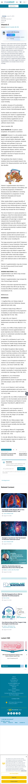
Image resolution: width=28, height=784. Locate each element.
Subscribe (20, 468)
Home (4, 722)
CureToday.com (14, 680)
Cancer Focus (13, 6)
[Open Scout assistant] (20, 2)
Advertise (14, 678)
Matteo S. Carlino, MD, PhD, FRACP (11, 569)
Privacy (14, 691)
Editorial (14, 686)
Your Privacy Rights (14, 695)
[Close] (26, 756)
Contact (14, 688)
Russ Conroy (6, 598)
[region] (14, 769)
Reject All (14, 777)
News (16, 722)
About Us (10, 722)
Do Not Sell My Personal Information (14, 693)
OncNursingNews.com (14, 683)
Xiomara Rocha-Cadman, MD (8, 627)
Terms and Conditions (14, 690)
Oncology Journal (5, 480)
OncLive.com (14, 681)
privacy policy (5, 472)
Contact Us (22, 722)
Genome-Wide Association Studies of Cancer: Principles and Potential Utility (15, 454)
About (14, 677)
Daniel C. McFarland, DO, (9, 626)
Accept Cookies (14, 781)
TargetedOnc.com (14, 685)
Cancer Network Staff (8, 513)
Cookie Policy (24, 770)
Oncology (3, 17)
